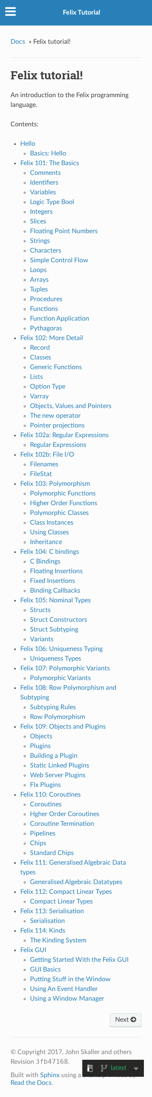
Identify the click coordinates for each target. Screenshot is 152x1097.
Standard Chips (52, 853)
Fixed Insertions (52, 581)
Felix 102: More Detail (51, 338)
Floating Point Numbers (64, 231)
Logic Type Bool (52, 202)
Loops (38, 270)
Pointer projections (57, 425)
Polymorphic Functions (63, 493)
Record (40, 347)
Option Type (47, 386)
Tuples (39, 289)
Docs (18, 41)
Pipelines (43, 833)
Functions (44, 309)
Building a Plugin (53, 756)
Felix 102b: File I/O (47, 454)
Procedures (46, 299)
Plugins (40, 746)
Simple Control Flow (59, 260)
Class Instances (51, 522)
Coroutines (46, 804)
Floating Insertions (56, 571)
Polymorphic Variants (60, 678)
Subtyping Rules (53, 707)
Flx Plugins (45, 785)
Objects (41, 736)
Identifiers (44, 182)
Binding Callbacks (55, 590)
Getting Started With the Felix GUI (79, 960)
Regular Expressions (58, 445)
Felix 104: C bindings (49, 551)
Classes (40, 357)
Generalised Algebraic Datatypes (76, 882)
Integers (41, 211)
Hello (27, 143)
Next (123, 1019)
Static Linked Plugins (59, 765)
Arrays (39, 279)
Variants (42, 639)
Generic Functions (56, 367)
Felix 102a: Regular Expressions (64, 435)
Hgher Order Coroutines (64, 814)
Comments (45, 173)
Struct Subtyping (54, 629)
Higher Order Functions (63, 503)
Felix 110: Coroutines (50, 794)
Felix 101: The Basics (49, 163)
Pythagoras (46, 328)
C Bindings (45, 561)
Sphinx (50, 1075)
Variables (43, 192)
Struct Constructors (58, 620)
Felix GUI (33, 950)
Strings (40, 241)
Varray (39, 396)
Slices (38, 221)
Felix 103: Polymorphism (55, 483)
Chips (38, 843)
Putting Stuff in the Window (70, 979)
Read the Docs (31, 1083)
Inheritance (46, 542)
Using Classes (49, 532)
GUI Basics (45, 969)
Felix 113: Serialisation (52, 911)
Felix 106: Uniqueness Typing (61, 649)
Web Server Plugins (58, 775)
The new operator (55, 415)
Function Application (59, 318)
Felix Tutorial (81, 12)
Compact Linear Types (61, 901)
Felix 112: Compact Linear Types (66, 892)
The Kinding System (58, 940)
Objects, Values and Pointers (70, 406)
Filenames (44, 464)
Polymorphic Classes (59, 513)
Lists (36, 377)
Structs (40, 610)
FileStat (41, 474)
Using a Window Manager (67, 998)
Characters (45, 250)
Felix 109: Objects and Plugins (63, 726)
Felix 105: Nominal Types (55, 600)
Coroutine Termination (62, 824)
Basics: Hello (48, 153)
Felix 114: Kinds (42, 930)
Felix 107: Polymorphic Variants (65, 668)
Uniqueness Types (55, 658)
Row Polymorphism (57, 717)
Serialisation (47, 921)
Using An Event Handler (64, 989)
